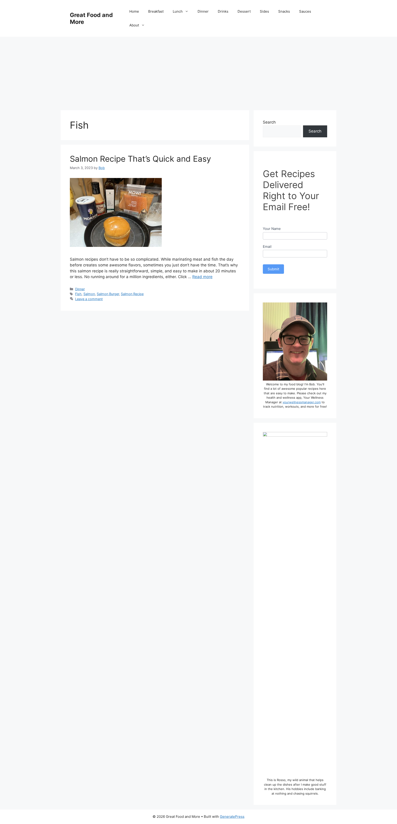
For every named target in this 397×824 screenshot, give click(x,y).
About (134, 25)
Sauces (305, 11)
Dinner (203, 11)
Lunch (178, 11)
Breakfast (156, 11)
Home (134, 11)
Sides (264, 11)
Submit (273, 269)
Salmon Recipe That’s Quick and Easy (140, 159)
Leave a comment (89, 299)
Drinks (223, 11)
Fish (78, 294)
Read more (202, 276)
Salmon (89, 294)
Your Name (272, 228)
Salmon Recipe (132, 294)
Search (269, 122)
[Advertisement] (198, 71)
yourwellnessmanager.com (302, 402)
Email (267, 246)
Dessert (244, 11)
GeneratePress (232, 816)
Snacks (284, 11)
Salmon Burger (108, 294)
